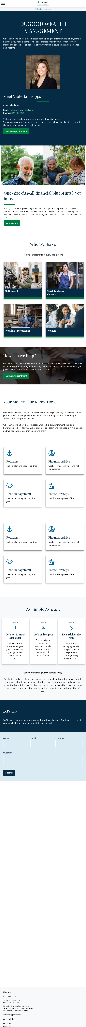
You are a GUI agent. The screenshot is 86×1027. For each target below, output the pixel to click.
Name (6, 738)
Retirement (7, 1023)
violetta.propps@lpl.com (12, 1015)
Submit (9, 772)
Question (7, 752)
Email (33, 738)
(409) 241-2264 (13, 996)
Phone (61, 738)
